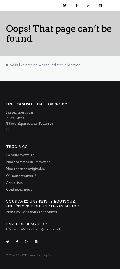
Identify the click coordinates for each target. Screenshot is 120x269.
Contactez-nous (19, 189)
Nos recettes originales (25, 169)
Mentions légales (41, 255)
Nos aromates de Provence (28, 162)
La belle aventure (20, 155)
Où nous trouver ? (21, 176)
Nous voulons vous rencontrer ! (32, 212)
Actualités (14, 183)
